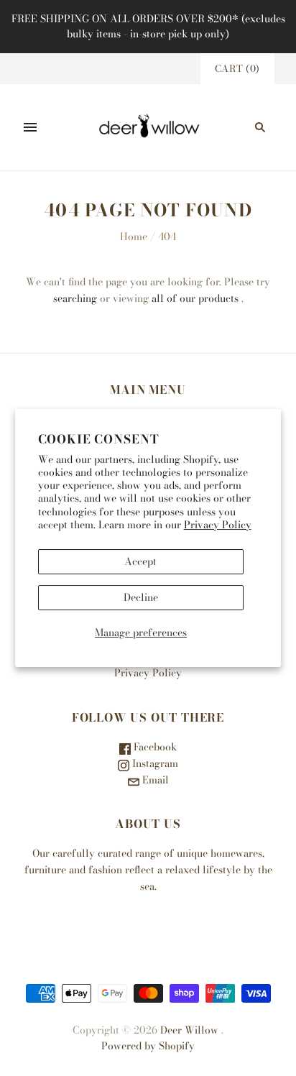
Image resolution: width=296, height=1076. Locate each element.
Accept (140, 561)
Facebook (154, 747)
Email (154, 780)
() (237, 68)
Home (133, 236)
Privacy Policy (217, 525)
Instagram (153, 763)
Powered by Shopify (148, 1046)
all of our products (195, 298)
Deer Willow (189, 1030)
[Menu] (30, 127)
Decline (141, 597)
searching (75, 298)
